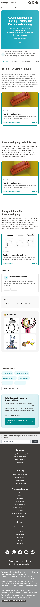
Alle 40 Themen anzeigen (10, 388)
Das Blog (20, 462)
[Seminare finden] (20, 562)
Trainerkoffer (20, 480)
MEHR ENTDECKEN (20, 38)
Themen (3, 8)
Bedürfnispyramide (9, 378)
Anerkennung (7, 373)
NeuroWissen (20, 510)
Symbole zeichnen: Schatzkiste (14, 255)
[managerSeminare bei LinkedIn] (7, 552)
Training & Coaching (26, 61)
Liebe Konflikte (20, 516)
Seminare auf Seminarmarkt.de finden (17, 422)
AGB (20, 529)
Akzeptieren (7, 601)
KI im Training (20, 501)
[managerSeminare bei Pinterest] (33, 552)
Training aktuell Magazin (20, 474)
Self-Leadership (20, 460)
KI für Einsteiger (20, 504)
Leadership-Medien (20, 457)
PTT (20, 493)
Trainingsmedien (20, 477)
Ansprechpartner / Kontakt (20, 526)
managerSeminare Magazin (20, 454)
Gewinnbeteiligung (13, 8)
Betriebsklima (23, 378)
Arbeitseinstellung (22, 373)
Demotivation (20, 383)
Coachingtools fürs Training (20, 507)
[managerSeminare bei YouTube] (26, 552)
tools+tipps (20, 498)
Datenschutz (20, 534)
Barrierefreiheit (20, 532)
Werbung (20, 543)
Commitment (7, 383)
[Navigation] (37, 3)
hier (29, 597)
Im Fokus (5, 61)
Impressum (20, 537)
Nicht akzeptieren (19, 601)
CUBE (20, 496)
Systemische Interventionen (20, 513)
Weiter (35, 441)
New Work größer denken (12, 114)
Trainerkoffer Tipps (20, 483)
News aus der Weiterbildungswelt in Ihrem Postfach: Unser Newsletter (19, 436)
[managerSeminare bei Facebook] (20, 552)
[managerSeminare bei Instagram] (14, 552)
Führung (14, 61)
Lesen (33, 122)
